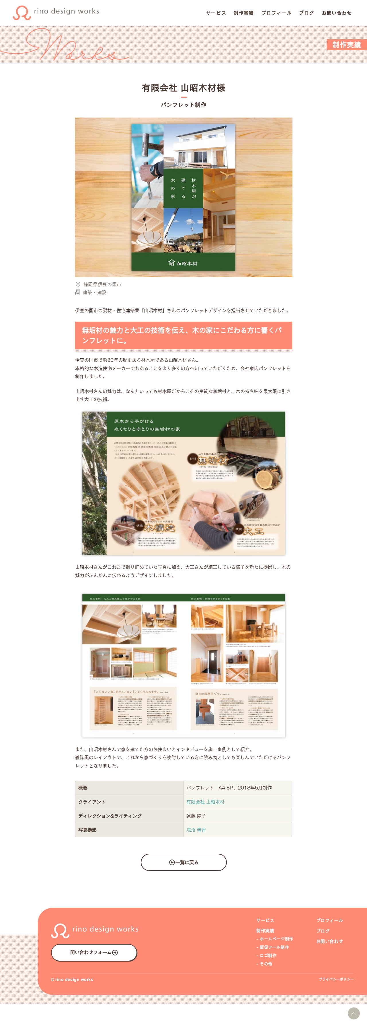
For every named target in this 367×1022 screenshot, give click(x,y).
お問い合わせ (329, 941)
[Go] (354, 1013)
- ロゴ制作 (266, 955)
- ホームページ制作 (274, 939)
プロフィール (329, 920)
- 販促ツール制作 (272, 947)
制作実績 (265, 931)
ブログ (323, 931)
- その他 (264, 964)
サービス (265, 920)
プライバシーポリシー (336, 979)
